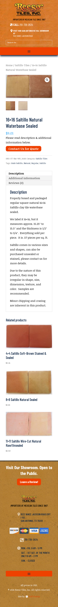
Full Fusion (34, 596)
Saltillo (43, 163)
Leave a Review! (29, 482)
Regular (34, 163)
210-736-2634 (26, 24)
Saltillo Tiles (22, 65)
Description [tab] (16, 173)
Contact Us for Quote (23, 149)
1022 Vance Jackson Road (23, 36)
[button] (47, 79)
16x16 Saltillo (17, 163)
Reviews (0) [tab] (16, 183)
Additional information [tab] (24, 178)
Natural (27, 163)
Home (9, 65)
